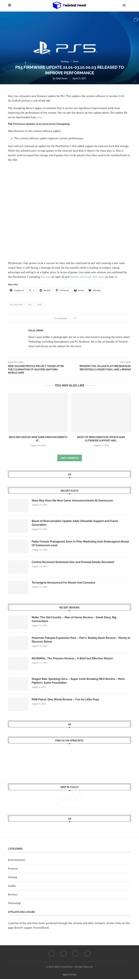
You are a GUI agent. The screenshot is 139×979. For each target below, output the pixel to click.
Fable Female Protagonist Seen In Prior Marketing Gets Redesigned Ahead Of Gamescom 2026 (80, 543)
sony (39, 305)
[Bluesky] (87, 953)
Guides (12, 885)
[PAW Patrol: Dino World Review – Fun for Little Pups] (18, 704)
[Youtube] (75, 953)
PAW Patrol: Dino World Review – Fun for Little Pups (65, 699)
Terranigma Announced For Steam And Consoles (63, 582)
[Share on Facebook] (79, 318)
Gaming (12, 877)
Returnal (46, 276)
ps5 (30, 305)
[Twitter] (64, 953)
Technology (14, 903)
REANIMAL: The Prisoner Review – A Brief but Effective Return (72, 658)
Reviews (13, 894)
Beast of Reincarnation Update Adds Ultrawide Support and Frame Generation (75, 522)
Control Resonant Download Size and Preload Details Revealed (73, 562)
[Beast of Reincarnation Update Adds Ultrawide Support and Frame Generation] (101, 412)
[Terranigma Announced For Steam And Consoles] (18, 587)
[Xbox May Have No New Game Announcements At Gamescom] (38, 412)
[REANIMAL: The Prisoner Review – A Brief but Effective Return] (18, 663)
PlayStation (16, 305)
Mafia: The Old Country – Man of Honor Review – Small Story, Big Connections (74, 619)
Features (13, 868)
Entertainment (16, 859)
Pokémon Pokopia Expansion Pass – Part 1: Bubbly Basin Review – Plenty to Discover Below (81, 639)
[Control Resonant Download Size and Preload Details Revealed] (18, 567)
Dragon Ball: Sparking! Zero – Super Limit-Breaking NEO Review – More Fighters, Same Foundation (78, 680)
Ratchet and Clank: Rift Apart (87, 276)
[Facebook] (52, 953)
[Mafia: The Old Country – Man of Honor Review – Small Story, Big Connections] (18, 622)
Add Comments (69, 458)
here (39, 117)
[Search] (129, 5)
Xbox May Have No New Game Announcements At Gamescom (72, 500)
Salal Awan (61, 78)
